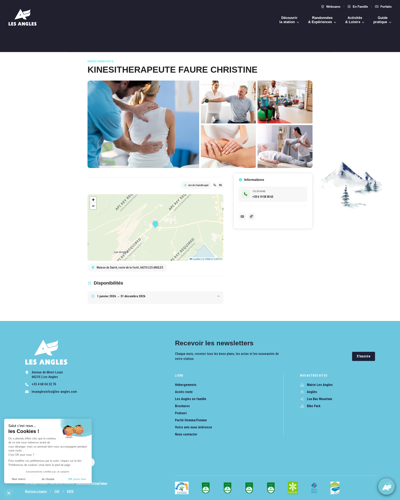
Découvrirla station (288, 20)
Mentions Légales (36, 491)
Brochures (182, 406)
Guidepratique (380, 20)
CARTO (218, 259)
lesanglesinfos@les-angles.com (54, 392)
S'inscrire (363, 356)
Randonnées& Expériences (320, 20)
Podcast (181, 413)
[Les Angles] (22, 17)
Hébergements (185, 385)
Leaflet (196, 259)
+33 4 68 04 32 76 (44, 384)
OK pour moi (77, 479)
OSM (207, 259)
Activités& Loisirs (353, 20)
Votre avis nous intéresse (193, 427)
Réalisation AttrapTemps (91, 483)
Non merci (18, 479)
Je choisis (47, 479)
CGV (56, 491)
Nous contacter (186, 434)
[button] (9, 493)
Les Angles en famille (190, 399)
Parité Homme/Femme (191, 420)
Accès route (184, 392)
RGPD (70, 491)
